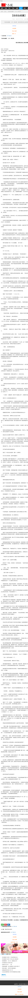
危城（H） (14, 33)
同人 (9, 8)
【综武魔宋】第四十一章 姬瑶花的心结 (9, 957)
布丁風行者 (9, 35)
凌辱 (17, 8)
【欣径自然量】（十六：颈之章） (14, 11)
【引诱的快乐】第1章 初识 (7, 962)
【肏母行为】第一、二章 (7, 964)
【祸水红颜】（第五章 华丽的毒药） (9, 968)
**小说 (13, 19)
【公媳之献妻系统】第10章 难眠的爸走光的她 (11, 971)
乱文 (21, 8)
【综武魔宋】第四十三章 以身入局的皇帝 (10, 959)
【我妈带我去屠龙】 (8, 929)
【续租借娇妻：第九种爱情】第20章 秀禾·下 (11, 966)
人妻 (6, 8)
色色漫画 (14, 28)
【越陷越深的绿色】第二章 (7, 970)
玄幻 (13, 8)
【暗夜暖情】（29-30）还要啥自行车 (9, 960)
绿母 (25, 8)
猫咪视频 (14, 25)
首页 (2, 8)
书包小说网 (14, 31)
